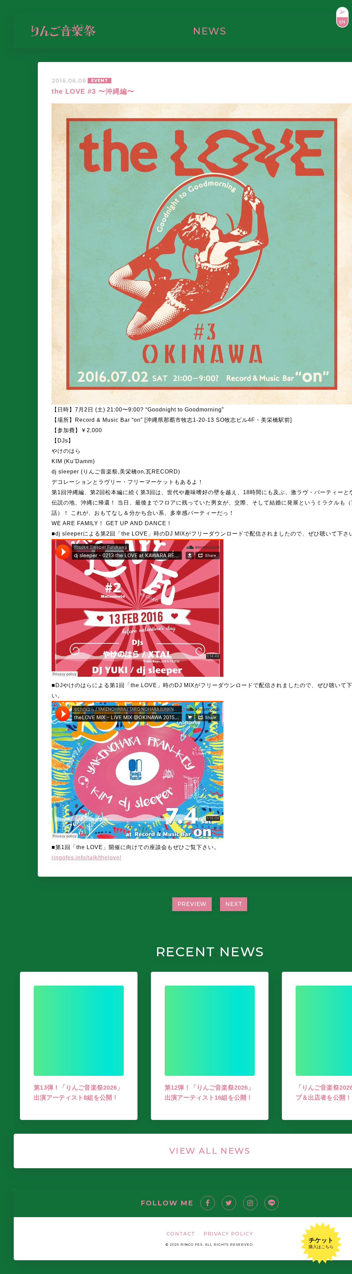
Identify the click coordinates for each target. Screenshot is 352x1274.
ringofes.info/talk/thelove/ (86, 857)
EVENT (99, 80)
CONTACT (314, 30)
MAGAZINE (199, 30)
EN (342, 21)
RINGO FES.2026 (131, 30)
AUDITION (235, 30)
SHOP (262, 30)
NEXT (233, 904)
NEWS (170, 30)
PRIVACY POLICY (228, 1234)
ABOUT (285, 30)
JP (342, 12)
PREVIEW (192, 904)
